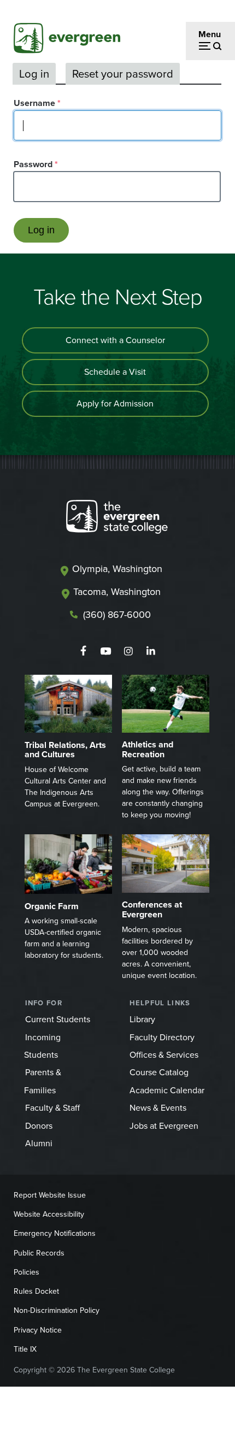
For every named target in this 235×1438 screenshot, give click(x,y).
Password (33, 164)
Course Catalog (159, 1072)
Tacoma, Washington (117, 592)
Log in (34, 74)
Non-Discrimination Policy (56, 1310)
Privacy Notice (38, 1330)
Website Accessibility (49, 1214)
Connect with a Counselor (115, 340)
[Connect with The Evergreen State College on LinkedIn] (150, 651)
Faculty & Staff (52, 1107)
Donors (38, 1125)
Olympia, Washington (117, 569)
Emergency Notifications (55, 1233)
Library (142, 1019)
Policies (26, 1272)
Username (34, 103)
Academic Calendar (167, 1090)
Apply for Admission (115, 403)
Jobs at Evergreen (164, 1125)
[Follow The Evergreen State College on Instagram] (128, 651)
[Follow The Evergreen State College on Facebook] (83, 651)
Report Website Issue (50, 1195)
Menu (209, 34)
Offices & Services (164, 1054)
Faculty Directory (162, 1037)
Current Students (57, 1019)
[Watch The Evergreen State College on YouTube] (106, 651)
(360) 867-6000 (117, 615)
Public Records (39, 1253)
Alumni (38, 1143)
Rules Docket (36, 1291)
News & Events (158, 1107)
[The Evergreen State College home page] (117, 519)
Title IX (25, 1349)
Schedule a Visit (115, 372)
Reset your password (122, 74)
